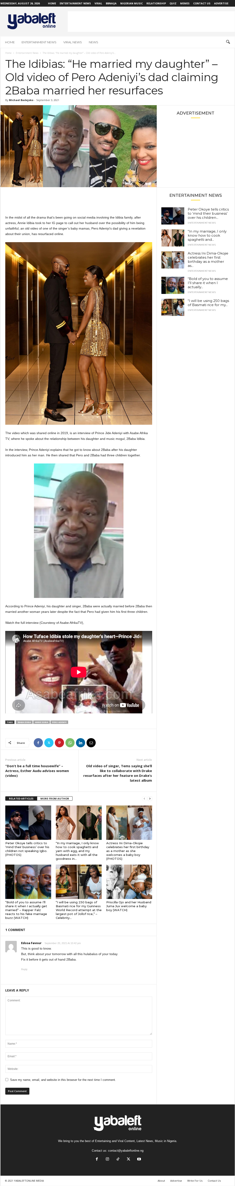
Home (52, 3)
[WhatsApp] (70, 742)
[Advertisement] (151, 21)
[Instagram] (107, 1159)
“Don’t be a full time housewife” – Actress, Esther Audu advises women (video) (37, 771)
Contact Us (201, 3)
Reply (24, 969)
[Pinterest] (59, 742)
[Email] (91, 742)
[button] (228, 42)
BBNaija (111, 3)
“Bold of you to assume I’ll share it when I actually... (208, 283)
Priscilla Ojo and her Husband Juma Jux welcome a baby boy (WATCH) (128, 906)
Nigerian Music (131, 3)
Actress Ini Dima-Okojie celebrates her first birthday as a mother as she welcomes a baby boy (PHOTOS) (127, 850)
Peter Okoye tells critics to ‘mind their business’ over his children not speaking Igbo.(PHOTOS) (27, 849)
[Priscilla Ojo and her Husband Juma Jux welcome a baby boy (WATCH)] (129, 882)
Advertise (221, 3)
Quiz (173, 3)
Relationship (156, 3)
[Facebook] (38, 742)
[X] (48, 742)
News (93, 42)
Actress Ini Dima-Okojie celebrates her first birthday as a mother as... (208, 259)
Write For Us (194, 1180)
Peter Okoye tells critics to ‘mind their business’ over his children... (208, 213)
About (161, 1180)
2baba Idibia (24, 722)
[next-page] (150, 798)
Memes (185, 3)
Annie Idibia (41, 722)
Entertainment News (75, 3)
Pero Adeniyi (59, 722)
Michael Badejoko (21, 100)
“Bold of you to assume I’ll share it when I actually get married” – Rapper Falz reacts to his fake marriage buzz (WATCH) (26, 910)
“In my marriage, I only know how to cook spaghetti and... (207, 235)
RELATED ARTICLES (21, 798)
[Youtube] (138, 1159)
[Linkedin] (80, 742)
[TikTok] (118, 1159)
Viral (98, 3)
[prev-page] (144, 798)
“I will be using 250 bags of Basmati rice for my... (208, 303)
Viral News (72, 42)
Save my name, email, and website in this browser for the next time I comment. (63, 1080)
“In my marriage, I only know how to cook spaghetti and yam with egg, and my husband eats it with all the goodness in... (77, 850)
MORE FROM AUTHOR (54, 798)
